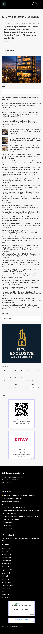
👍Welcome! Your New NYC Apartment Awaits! (18, 495)
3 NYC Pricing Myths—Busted (11, 499)
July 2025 (5, 576)
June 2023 (5, 595)
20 (21, 384)
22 (33, 384)
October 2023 (6, 582)
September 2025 (7, 570)
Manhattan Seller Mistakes (10, 502)
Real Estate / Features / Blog (11, 513)
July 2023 (5, 592)
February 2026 (6, 554)
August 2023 (6, 589)
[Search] (38, 91)
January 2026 (6, 558)
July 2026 (5, 551)
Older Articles (10, 50)
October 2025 (6, 567)
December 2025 (7, 561)
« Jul (3, 396)
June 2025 (5, 579)
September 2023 (7, 585)
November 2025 (7, 564)
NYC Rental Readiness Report (12, 505)
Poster (32, 621)
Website (32, 426)
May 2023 (5, 598)
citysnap (32, 458)
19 (16, 384)
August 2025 (6, 573)
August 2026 (6, 548)
